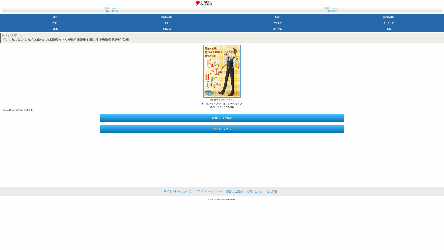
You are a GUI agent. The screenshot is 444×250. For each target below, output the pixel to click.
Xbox (277, 17)
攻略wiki (167, 29)
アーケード (388, 23)
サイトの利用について (177, 191)
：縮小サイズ (211, 103)
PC (166, 23)
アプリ (55, 23)
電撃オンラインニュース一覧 (112, 9)
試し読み (278, 29)
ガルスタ (278, 23)
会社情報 (272, 191)
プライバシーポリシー (209, 191)
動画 (389, 29)
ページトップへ (222, 128)
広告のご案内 (234, 191)
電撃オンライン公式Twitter (332, 9)
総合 (55, 17)
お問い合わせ (254, 191)
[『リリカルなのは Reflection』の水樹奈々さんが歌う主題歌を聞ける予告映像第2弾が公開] (222, 71)
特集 (55, 29)
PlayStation (166, 17)
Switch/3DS (388, 17)
